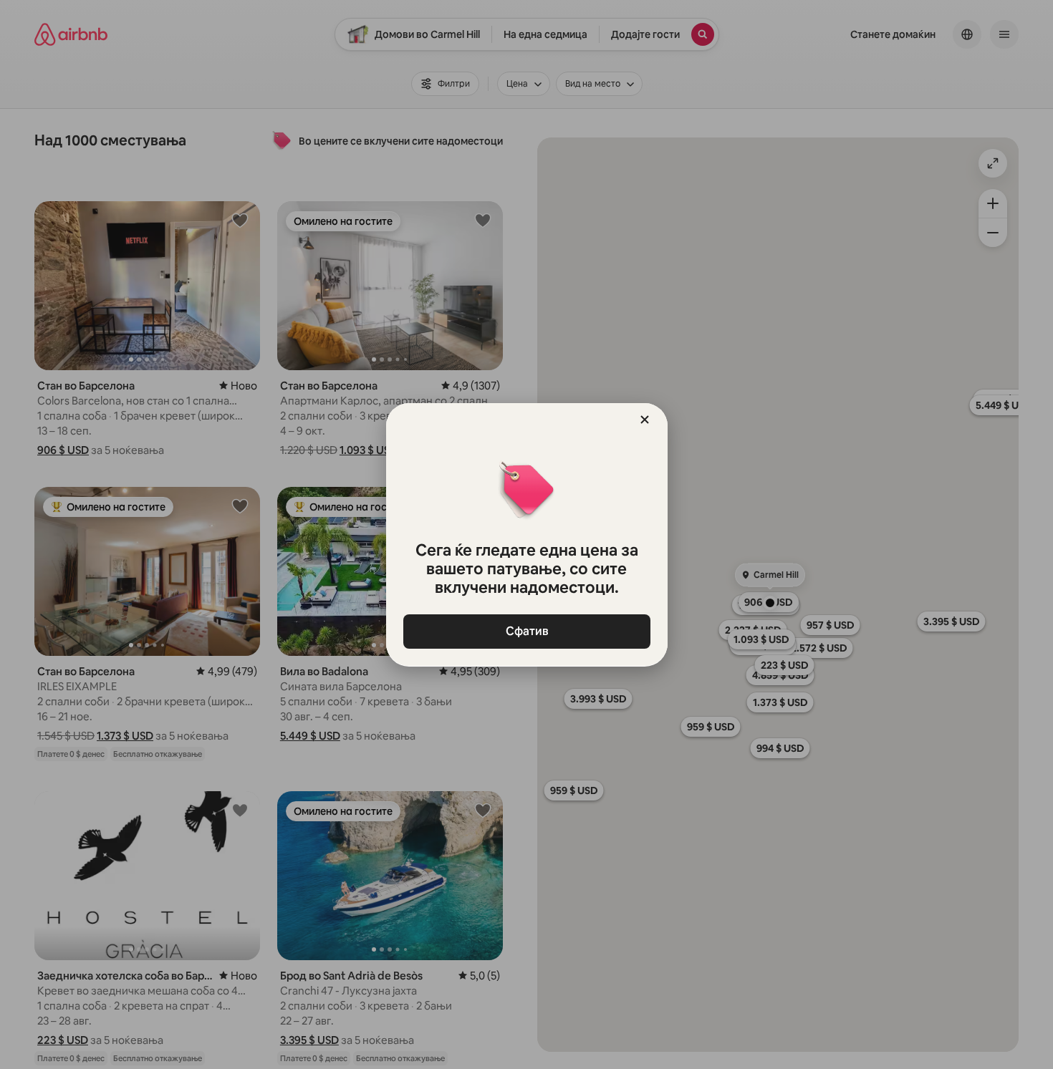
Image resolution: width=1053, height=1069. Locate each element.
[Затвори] (644, 419)
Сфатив (526, 631)
